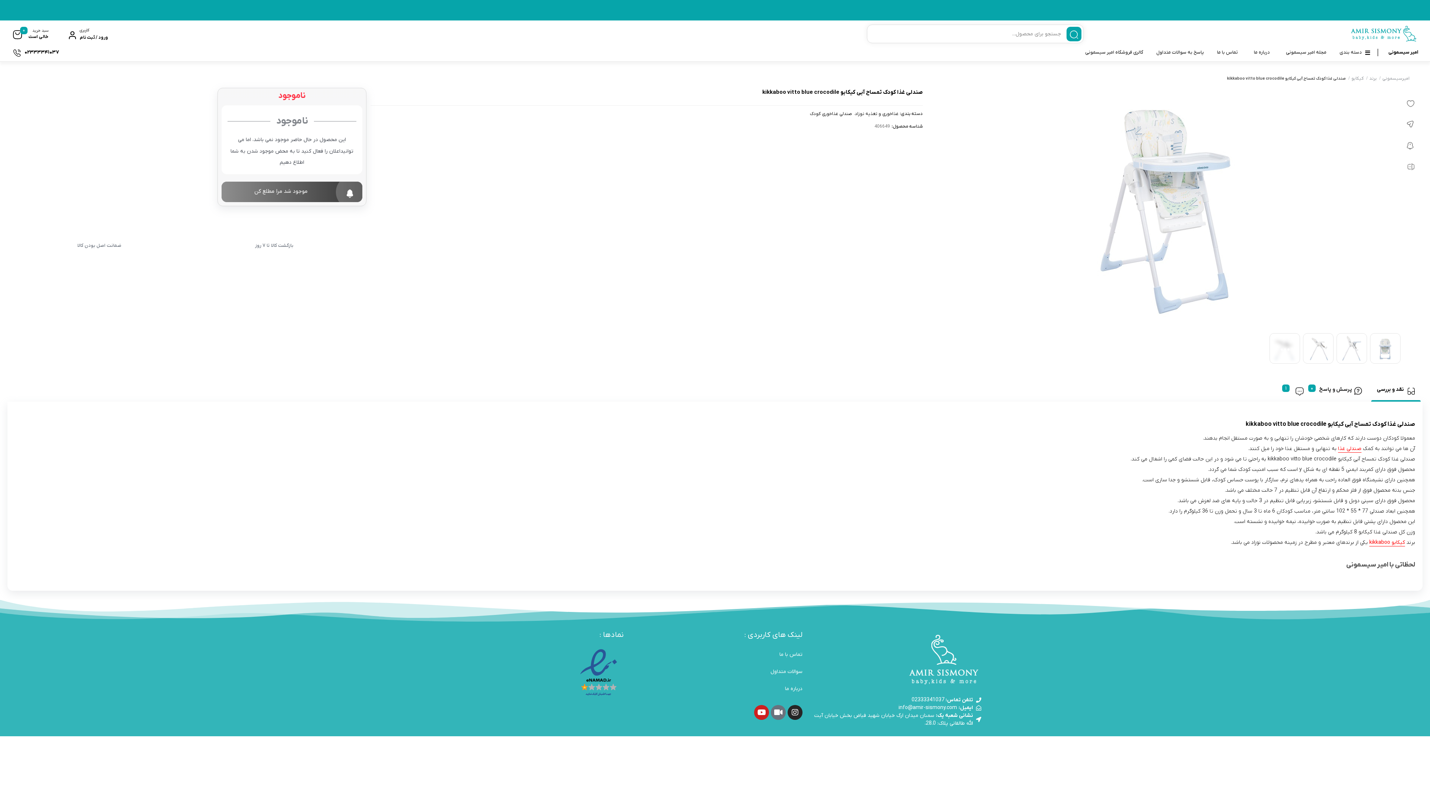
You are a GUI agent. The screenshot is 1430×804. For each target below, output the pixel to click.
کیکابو (1357, 79)
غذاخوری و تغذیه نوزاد (877, 114)
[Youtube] (761, 712)
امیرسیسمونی (1396, 79)
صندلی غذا (1349, 448)
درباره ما (1262, 52)
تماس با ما (1227, 52)
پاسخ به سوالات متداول (1180, 52)
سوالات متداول (786, 671)
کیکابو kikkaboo (1387, 542)
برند (1373, 79)
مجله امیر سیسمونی (1306, 52)
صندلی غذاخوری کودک (831, 114)
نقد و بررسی (1390, 389)
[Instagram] (795, 712)
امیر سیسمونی (1403, 52)
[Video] (778, 712)
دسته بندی (1351, 52)
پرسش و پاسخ (1335, 389)
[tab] (1396, 391)
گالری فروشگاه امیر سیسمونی (1114, 52)
